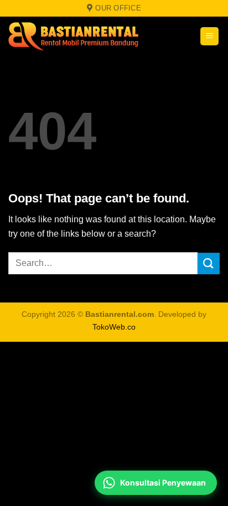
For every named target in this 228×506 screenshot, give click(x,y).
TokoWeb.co (114, 326)
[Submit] (209, 263)
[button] (209, 36)
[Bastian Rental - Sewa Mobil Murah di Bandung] (77, 36)
